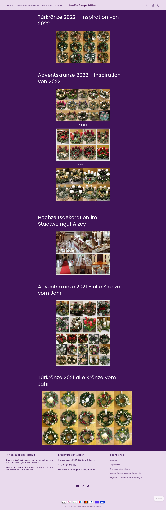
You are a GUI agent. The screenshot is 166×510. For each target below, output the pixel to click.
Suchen (113, 460)
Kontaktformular (41, 467)
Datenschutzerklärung (120, 469)
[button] (9, 5)
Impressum (115, 465)
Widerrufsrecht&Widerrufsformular (125, 473)
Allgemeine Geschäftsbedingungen (126, 477)
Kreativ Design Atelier (79, 506)
